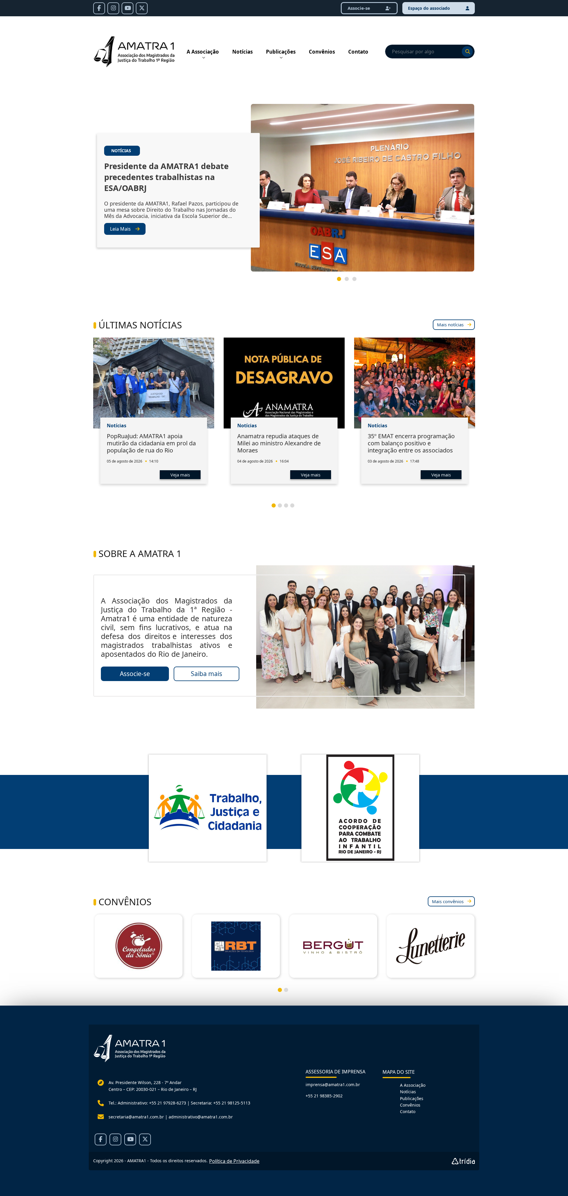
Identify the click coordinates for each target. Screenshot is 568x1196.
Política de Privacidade (234, 1161)
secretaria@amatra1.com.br (136, 1117)
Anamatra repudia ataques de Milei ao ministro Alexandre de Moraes (279, 443)
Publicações (281, 51)
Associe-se (359, 8)
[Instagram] (113, 8)
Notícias (242, 51)
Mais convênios (448, 901)
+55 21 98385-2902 (324, 1096)
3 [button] (356, 281)
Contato (358, 51)
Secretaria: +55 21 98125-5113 (220, 1103)
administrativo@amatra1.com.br (201, 1117)
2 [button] (349, 281)
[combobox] (430, 51)
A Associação (203, 51)
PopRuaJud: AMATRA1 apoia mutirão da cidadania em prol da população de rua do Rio (151, 443)
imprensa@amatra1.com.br (333, 1084)
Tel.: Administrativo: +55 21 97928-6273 (147, 1103)
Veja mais (180, 475)
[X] (142, 8)
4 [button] (294, 507)
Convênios (322, 51)
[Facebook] (99, 8)
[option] (284, 190)
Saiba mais (206, 674)
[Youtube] (127, 8)
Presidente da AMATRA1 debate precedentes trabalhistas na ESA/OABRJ (166, 176)
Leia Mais (120, 229)
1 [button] (341, 281)
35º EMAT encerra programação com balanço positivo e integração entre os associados (411, 443)
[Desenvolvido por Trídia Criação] (463, 1161)
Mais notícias (450, 325)
